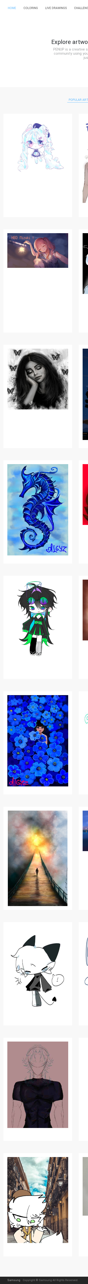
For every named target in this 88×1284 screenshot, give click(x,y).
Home (12, 8)
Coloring (30, 8)
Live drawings (56, 8)
